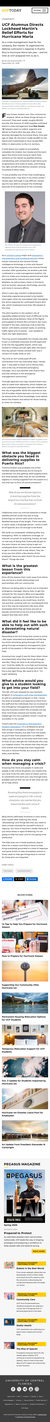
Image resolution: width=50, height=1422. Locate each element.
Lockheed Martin (24, 871)
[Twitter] (19, 1389)
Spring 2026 (10, 1225)
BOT (19, 1396)
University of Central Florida (25, 1382)
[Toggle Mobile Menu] (47, 3)
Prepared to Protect (18, 1233)
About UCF (11, 1396)
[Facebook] (13, 1389)
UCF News (24, 1408)
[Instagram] (37, 1389)
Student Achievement (37, 1404)
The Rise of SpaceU (27, 1349)
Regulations (9, 1404)
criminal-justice (13, 255)
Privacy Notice (29, 1400)
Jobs (40, 1396)
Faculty (33, 1396)
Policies (18, 1400)
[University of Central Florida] (19, 3)
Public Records (41, 1400)
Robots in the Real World (30, 1268)
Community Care (26, 1299)
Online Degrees (8, 1400)
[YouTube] (31, 1389)
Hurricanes (8, 871)
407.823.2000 (42, 1414)
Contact (25, 1396)
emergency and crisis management (30, 695)
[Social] (25, 1389)
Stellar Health (24, 1325)
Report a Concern (21, 1404)
